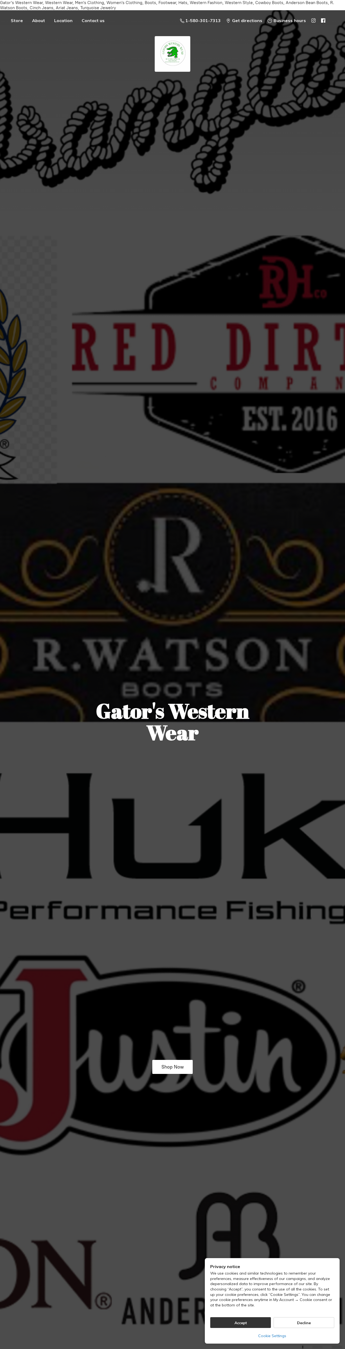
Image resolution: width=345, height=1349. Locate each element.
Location (63, 20)
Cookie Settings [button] (272, 1335)
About (38, 20)
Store (17, 20)
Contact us (93, 20)
